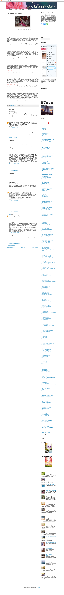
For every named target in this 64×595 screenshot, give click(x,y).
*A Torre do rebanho (45, 176)
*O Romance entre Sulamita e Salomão (48, 354)
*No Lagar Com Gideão (45, 304)
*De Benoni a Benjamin (45, 228)
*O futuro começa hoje (45, 332)
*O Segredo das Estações (46, 355)
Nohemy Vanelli (44, 128)
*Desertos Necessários (45, 230)
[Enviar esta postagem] (16, 105)
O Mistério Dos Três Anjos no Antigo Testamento (50, 566)
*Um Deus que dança (45, 419)
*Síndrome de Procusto (45, 408)
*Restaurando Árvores (45, 397)
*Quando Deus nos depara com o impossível (49, 384)
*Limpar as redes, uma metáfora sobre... (48, 282)
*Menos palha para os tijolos (46, 286)
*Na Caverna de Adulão (45, 292)
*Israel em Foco (44, 261)
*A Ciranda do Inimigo (45, 140)
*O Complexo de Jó (45, 319)
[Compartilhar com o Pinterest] (22, 105)
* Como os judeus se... (45, 133)
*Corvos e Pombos (44, 223)
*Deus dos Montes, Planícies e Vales (47, 234)
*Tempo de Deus (44, 413)
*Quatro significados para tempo (47, 387)
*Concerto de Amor (45, 215)
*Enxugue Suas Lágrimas (46, 248)
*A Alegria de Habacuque (45, 135)
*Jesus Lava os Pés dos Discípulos (47, 270)
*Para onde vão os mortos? (46, 372)
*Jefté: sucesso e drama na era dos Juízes (48, 262)
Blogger (39, 587)
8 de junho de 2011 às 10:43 (13, 200)
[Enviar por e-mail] (18, 105)
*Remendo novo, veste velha (46, 396)
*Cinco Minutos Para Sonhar (46, 209)
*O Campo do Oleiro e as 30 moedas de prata (49, 312)
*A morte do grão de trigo (45, 158)
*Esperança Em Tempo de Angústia (47, 251)
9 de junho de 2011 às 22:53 (13, 211)
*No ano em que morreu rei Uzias (47, 301)
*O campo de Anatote (45, 311)
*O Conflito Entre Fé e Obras (46, 320)
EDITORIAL (11, 9)
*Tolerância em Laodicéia (45, 414)
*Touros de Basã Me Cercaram (46, 415)
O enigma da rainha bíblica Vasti (51, 542)
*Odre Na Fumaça (44, 362)
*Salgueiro (43, 400)
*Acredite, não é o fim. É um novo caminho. (48, 179)
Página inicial (23, 247)
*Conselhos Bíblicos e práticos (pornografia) (48, 218)
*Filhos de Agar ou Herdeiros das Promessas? (49, 257)
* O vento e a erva (44, 134)
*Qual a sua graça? (45, 382)
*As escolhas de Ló (45, 196)
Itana (10, 214)
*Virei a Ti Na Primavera (45, 431)
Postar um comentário (11, 245)
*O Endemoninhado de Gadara (46, 329)
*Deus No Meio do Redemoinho (47, 235)
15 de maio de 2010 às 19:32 (13, 179)
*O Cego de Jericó (44, 314)
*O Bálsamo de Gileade (45, 307)
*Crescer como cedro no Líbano (47, 224)
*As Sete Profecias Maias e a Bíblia (47, 200)
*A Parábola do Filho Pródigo (46, 164)
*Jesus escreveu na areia (46, 269)
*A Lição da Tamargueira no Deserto (47, 155)
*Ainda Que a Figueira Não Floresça (47, 184)
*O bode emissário (44, 310)
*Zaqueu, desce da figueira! (46, 432)
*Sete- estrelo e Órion (45, 403)
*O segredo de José (45, 356)
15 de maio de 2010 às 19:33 (13, 187)
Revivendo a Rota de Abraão (50, 560)
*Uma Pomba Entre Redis (46, 422)
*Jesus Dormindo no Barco (46, 263)
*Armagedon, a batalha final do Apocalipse (48, 194)
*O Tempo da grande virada (46, 357)
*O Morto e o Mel (44, 342)
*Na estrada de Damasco (45, 293)
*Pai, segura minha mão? (46, 371)
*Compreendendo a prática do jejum (47, 214)
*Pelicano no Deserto (45, 376)
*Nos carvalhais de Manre (46, 305)
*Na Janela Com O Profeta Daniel (47, 294)
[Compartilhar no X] (20, 105)
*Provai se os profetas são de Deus (47, 381)
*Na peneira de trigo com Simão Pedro (48, 295)
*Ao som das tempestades (46, 189)
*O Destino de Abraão (45, 324)
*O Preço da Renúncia (45, 350)
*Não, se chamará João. (45, 300)
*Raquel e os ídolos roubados (46, 390)
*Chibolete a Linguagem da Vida (47, 207)
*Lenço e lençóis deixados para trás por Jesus (49, 281)
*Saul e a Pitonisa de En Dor (46, 401)
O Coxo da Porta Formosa (50, 484)
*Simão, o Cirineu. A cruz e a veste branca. (48, 406)
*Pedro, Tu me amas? (45, 375)
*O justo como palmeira (45, 337)
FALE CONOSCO (29, 9)
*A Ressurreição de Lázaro (46, 170)
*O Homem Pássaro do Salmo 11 (47, 335)
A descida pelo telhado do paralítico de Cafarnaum (50, 472)
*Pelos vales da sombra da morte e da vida (48, 377)
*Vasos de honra (44, 425)
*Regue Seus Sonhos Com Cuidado (47, 395)
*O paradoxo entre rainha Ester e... (47, 345)
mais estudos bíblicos (45, 436)
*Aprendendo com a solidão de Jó (47, 191)
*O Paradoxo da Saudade (46, 344)
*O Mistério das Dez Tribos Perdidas (47, 339)
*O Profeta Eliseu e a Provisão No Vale (48, 351)
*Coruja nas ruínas (44, 222)
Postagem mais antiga (34, 247)
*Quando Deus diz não (45, 383)
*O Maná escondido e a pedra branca (47, 338)
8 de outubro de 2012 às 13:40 (14, 232)
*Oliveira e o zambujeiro (45, 363)
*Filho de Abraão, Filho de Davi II (47, 256)
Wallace (43, 129)
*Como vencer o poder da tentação (47, 213)
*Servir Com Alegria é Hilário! (46, 402)
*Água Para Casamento (45, 182)
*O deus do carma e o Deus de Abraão (48, 325)
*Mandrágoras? (44, 283)
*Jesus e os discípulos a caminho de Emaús (48, 268)
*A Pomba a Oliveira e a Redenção (47, 169)
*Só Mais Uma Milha (45, 409)
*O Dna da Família (44, 326)
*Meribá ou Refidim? (45, 287)
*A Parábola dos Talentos (45, 167)
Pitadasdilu (11, 121)
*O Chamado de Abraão (45, 317)
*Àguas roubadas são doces (46, 183)
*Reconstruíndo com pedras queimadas (48, 391)
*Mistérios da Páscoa (45, 288)
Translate (48, 40)
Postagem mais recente (10, 247)
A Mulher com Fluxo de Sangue (51, 490)
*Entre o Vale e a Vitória (45, 247)
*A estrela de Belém (45, 149)
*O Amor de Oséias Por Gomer (46, 306)
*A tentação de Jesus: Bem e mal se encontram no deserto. (47, 175)
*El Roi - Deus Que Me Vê (46, 241)
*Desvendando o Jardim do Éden (47, 231)
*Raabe (43, 389)
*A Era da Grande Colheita (46, 147)
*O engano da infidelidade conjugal (47, 330)
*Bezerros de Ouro (44, 203)
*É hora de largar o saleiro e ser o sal (47, 240)
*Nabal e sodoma (44, 298)
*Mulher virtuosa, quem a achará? (47, 289)
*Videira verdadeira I (45, 428)
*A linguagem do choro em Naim (47, 156)
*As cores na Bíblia (44, 195)
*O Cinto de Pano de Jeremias (46, 318)
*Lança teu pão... (44, 279)
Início (7, 9)
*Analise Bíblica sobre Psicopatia (47, 188)
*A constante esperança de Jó (46, 141)
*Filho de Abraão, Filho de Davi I (47, 255)
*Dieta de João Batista (45, 237)
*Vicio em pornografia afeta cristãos (47, 427)
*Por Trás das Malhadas (45, 378)
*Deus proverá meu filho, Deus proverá (48, 236)
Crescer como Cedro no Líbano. (51, 536)
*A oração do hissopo (45, 161)
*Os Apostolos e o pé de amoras (47, 366)
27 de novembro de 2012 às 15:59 (14, 243)
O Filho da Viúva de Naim (50, 495)
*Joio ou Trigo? (44, 273)
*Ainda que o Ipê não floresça (46, 185)
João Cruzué (44, 127)
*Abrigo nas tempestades (45, 178)
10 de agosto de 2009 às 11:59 (14, 163)
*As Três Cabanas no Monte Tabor (47, 201)
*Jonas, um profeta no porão (46, 275)
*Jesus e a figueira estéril (45, 264)
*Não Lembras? (44, 299)
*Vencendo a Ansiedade (45, 426)
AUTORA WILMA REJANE (17, 9)
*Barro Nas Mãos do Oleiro (46, 202)
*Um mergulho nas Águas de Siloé (47, 420)
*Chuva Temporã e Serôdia (46, 208)
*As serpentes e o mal (45, 197)
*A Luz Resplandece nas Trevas (47, 157)
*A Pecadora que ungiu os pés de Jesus (48, 168)
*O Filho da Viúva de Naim (46, 331)
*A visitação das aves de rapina (46, 177)
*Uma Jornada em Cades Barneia (47, 421)
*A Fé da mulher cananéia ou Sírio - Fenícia (48, 150)
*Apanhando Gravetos (45, 190)
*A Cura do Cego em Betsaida (46, 142)
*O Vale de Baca (44, 361)
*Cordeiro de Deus (44, 221)
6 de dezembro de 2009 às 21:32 (14, 170)
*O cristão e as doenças (45, 323)
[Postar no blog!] (19, 105)
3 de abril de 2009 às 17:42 (13, 127)
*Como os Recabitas (45, 210)
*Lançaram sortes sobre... (46, 280)
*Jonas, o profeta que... (45, 274)
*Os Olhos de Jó (44, 369)
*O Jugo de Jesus (44, 336)
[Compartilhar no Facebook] (21, 105)
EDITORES (23, 9)
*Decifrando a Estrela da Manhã (47, 229)
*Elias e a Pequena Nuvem (46, 242)
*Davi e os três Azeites (45, 227)
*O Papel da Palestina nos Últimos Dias (48, 343)
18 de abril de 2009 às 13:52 (13, 137)
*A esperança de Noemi (45, 148)
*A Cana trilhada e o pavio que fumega (48, 139)
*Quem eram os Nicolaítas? (46, 388)
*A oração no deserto (45, 162)
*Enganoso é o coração (45, 246)
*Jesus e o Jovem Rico (45, 267)
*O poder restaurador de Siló (46, 349)
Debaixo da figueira (49, 548)
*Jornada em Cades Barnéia (46, 276)
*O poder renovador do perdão (46, 348)
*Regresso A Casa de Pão (46, 394)
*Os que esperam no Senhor (46, 370)
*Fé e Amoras (44, 254)
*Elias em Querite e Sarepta (46, 243)
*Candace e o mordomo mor (46, 204)
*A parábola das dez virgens (46, 163)
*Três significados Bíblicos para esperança (48, 416)
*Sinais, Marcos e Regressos (46, 407)
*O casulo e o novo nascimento (46, 313)
